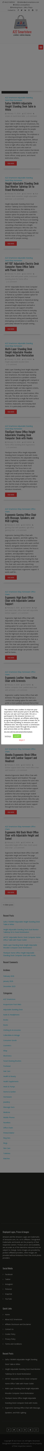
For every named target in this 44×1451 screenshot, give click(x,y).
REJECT (22, 740)
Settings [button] (8, 736)
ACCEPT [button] (17, 736)
